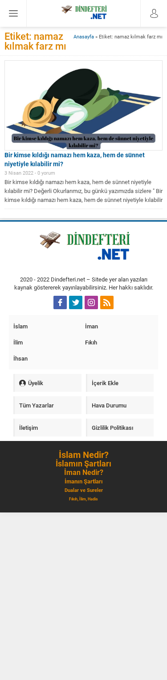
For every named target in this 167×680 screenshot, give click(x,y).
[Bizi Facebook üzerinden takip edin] (60, 302)
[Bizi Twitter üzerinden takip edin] (75, 302)
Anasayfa (83, 36)
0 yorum (46, 172)
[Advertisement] (83, 596)
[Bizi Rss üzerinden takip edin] (107, 302)
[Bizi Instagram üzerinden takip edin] (91, 302)
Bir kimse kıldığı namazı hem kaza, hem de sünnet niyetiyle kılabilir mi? (74, 159)
